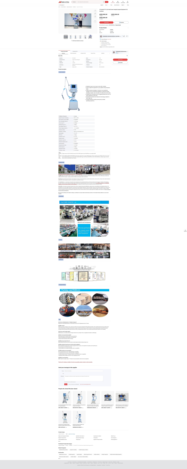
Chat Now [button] (122, 22)
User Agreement (99, 465)
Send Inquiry (106, 22)
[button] (108, 53)
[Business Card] (127, 55)
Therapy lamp (78, 439)
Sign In (101, 46)
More (59, 458)
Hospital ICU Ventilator (73, 449)
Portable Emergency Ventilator (83, 449)
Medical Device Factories (63, 454)
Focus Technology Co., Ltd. (87, 465)
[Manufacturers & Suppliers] (63, 2)
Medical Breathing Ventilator (63, 449)
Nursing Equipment (114, 439)
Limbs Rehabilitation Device (62, 439)
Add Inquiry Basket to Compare (78, 40)
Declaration (103, 465)
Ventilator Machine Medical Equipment (116, 454)
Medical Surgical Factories (88, 454)
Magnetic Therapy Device (62, 437)
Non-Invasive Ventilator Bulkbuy (83, 456)
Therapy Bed (95, 437)
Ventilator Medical (73, 456)
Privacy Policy (108, 465)
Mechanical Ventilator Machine (64, 456)
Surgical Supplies (79, 454)
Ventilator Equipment (105, 454)
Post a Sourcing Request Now (85, 384)
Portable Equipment (72, 454)
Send (66, 384)
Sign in (128, 2)
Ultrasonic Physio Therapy (80, 437)
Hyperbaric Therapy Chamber (98, 439)
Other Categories (113, 437)
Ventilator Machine (96, 454)
